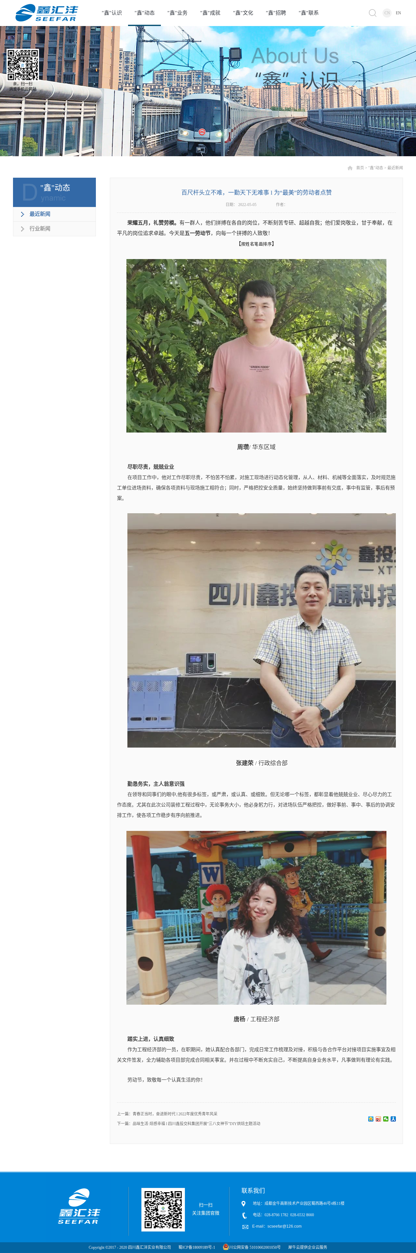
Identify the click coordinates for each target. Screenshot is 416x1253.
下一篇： (188, 1124)
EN (398, 13)
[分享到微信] (386, 1119)
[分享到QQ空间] (371, 1119)
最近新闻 (395, 168)
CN (387, 13)
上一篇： (167, 1114)
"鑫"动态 (375, 168)
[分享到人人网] (393, 1119)
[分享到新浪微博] (378, 1119)
